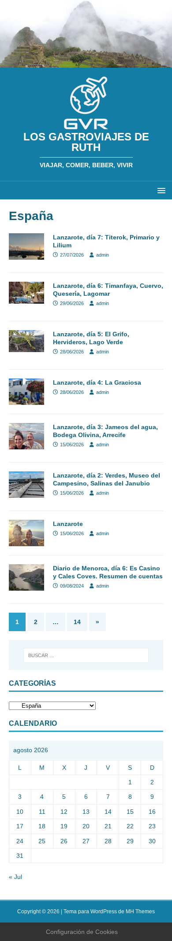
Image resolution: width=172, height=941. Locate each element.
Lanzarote (68, 523)
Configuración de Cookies (82, 931)
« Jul (15, 876)
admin (102, 254)
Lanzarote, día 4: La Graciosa (97, 382)
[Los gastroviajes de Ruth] (86, 62)
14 (77, 621)
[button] (160, 190)
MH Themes (140, 911)
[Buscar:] (86, 655)
